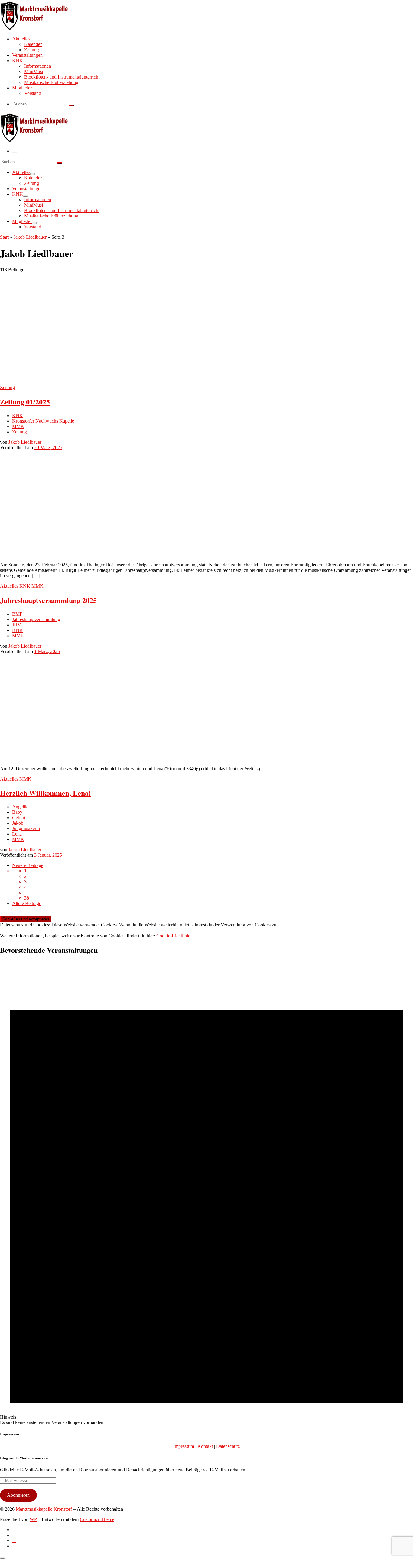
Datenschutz (228, 1446)
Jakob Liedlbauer (30, 237)
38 (26, 897)
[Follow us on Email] (14, 1545)
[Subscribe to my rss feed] (14, 1529)
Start (4, 237)
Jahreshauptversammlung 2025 (48, 600)
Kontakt (205, 1446)
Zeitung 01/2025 (25, 401)
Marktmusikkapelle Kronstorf (44, 1509)
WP (33, 1519)
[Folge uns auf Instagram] (14, 1540)
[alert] (206, 1193)
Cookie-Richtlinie (173, 935)
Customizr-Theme (97, 1519)
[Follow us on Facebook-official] (14, 1535)
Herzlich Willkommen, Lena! (45, 793)
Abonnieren (18, 1495)
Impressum (184, 1446)
